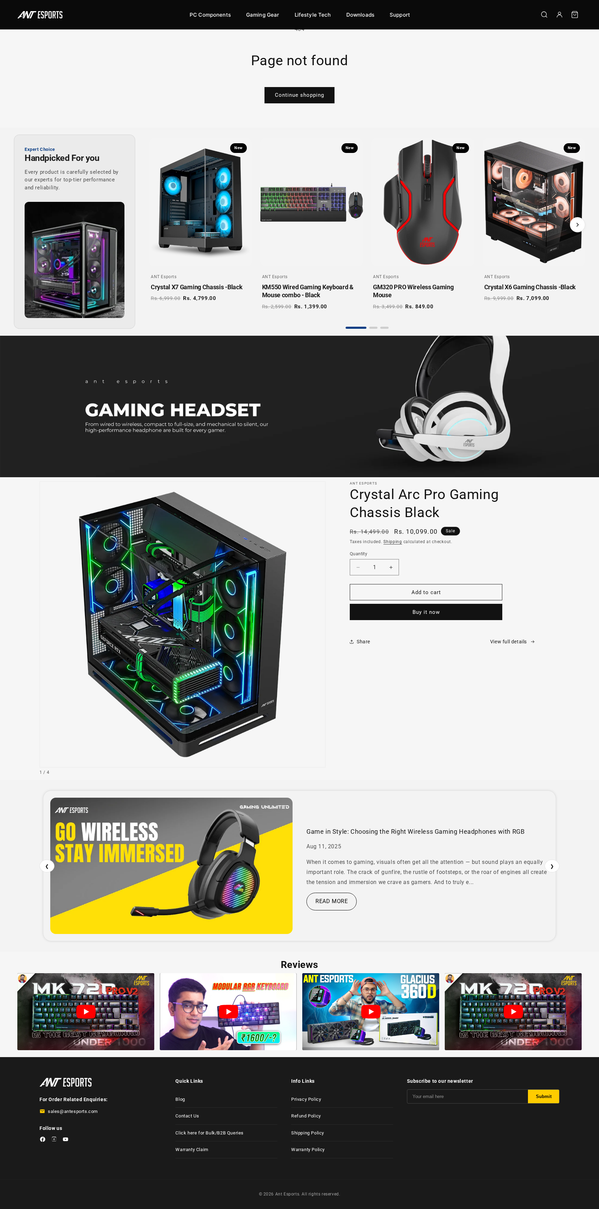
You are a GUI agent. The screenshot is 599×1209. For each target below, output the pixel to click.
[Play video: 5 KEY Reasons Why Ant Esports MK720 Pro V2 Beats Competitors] (85, 1011)
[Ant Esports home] (39, 14)
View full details (508, 641)
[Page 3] (384, 328)
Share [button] (363, 641)
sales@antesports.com (73, 1111)
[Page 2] (373, 328)
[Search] (544, 15)
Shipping (392, 541)
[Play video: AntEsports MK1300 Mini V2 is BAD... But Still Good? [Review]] (228, 1011)
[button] (575, 15)
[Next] (577, 224)
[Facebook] (43, 1140)
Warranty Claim (191, 1149)
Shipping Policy (307, 1132)
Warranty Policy (308, 1149)
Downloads (360, 14)
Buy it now (426, 612)
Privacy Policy (306, 1099)
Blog (180, 1099)
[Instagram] (54, 1140)
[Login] (559, 15)
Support (400, 14)
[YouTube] (65, 1140)
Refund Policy (306, 1115)
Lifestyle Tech (313, 14)
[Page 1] (356, 328)
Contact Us (187, 1115)
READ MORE (331, 901)
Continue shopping (299, 95)
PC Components (210, 14)
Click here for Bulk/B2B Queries (209, 1132)
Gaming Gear (262, 14)
